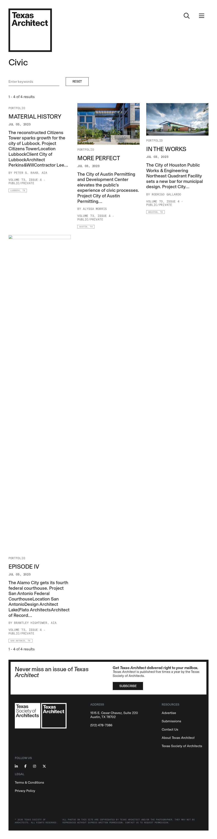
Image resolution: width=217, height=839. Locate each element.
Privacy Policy (25, 791)
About (178, 738)
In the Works (166, 149)
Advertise (169, 713)
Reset (77, 81)
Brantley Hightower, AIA (35, 623)
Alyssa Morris (95, 209)
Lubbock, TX (17, 190)
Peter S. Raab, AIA (30, 173)
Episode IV (23, 566)
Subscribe (127, 686)
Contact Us (170, 729)
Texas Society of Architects (182, 746)
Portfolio (16, 108)
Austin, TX (86, 227)
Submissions (171, 721)
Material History (34, 116)
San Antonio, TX (20, 641)
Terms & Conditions (29, 782)
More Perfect (98, 158)
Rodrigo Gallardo (166, 194)
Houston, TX (155, 212)
